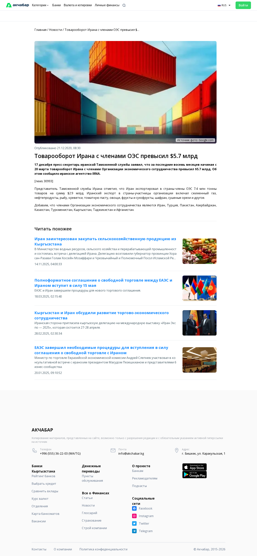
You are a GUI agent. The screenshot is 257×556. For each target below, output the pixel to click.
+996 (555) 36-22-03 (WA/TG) (60, 453)
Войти (243, 5)
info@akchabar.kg (131, 453)
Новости (55, 30)
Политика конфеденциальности (103, 549)
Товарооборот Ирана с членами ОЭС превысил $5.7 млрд (107, 30)
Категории (39, 5)
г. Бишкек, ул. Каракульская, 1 (203, 453)
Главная (40, 30)
